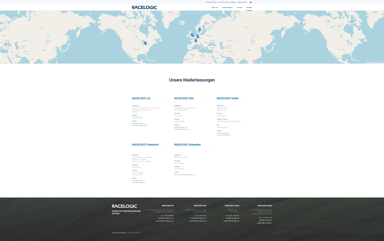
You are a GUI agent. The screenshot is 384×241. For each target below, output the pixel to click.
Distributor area (224, 2)
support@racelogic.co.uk (140, 125)
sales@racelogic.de (223, 133)
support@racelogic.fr (138, 182)
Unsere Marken (227, 7)
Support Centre (242, 2)
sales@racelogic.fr (138, 180)
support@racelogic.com (181, 129)
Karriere (239, 7)
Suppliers (233, 2)
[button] (192, 35)
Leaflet (371, 63)
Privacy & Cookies (211, 2)
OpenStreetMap (379, 63)
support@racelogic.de (223, 135)
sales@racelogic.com (181, 127)
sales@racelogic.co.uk (139, 123)
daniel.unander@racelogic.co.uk (184, 175)
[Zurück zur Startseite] (145, 7)
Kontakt (249, 7)
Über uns (215, 7)
